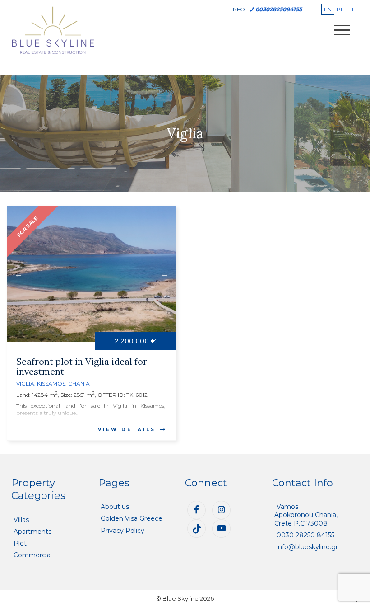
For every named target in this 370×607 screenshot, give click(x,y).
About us (115, 507)
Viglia (25, 383)
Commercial (33, 555)
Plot (20, 543)
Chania (79, 383)
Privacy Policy (122, 531)
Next (164, 273)
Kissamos (51, 383)
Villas (21, 520)
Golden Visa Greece (131, 518)
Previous (18, 273)
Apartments (32, 531)
